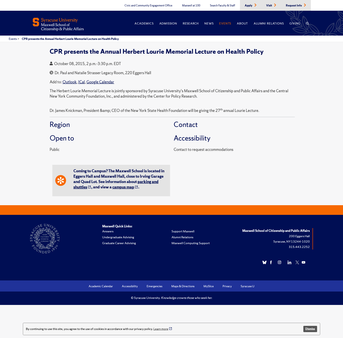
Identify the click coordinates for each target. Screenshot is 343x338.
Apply (249, 5)
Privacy (227, 286)
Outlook (70, 82)
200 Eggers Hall (299, 236)
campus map (123, 187)
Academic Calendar (101, 286)
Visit (269, 5)
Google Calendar (100, 82)
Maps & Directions (183, 286)
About (242, 23)
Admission (168, 23)
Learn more (160, 329)
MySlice (208, 286)
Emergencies (154, 286)
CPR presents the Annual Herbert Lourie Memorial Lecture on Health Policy (70, 39)
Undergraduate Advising (118, 237)
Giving (294, 23)
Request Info (294, 5)
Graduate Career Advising (119, 243)
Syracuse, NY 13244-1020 (291, 241)
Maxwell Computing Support (191, 243)
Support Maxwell (183, 231)
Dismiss (310, 329)
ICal (81, 82)
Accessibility (130, 286)
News (208, 23)
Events (225, 23)
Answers (107, 231)
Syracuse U (247, 286)
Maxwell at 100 (191, 5)
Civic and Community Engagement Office (148, 5)
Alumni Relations (269, 23)
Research (191, 23)
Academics (144, 23)
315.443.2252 (299, 247)
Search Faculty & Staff (222, 5)
